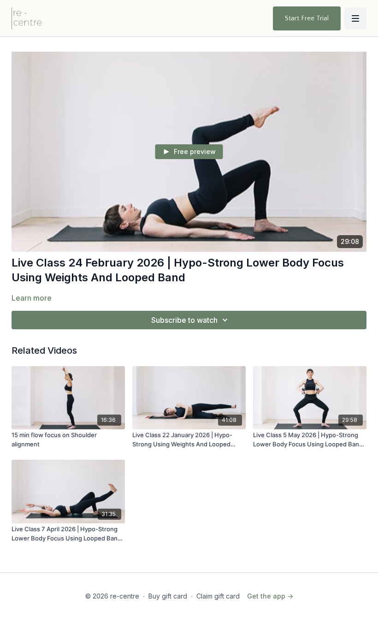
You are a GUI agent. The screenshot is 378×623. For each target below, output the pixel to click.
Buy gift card (167, 596)
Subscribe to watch (184, 320)
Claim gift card (218, 596)
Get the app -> (270, 596)
